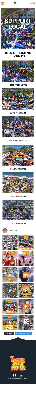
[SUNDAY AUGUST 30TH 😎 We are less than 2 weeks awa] (26, 242)
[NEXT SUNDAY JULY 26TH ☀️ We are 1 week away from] (10, 290)
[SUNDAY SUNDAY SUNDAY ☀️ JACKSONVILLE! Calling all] (26, 274)
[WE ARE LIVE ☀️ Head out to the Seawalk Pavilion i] (26, 306)
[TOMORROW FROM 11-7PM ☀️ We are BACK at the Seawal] (10, 322)
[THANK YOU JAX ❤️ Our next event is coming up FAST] (10, 258)
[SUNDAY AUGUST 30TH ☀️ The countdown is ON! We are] (10, 242)
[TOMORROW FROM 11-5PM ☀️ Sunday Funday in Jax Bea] (10, 274)
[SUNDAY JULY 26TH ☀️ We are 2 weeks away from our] (10, 306)
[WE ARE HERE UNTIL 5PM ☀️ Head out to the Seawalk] (26, 258)
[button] (15, 3)
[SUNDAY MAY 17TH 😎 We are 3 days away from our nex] (26, 322)
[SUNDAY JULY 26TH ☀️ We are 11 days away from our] (26, 290)
